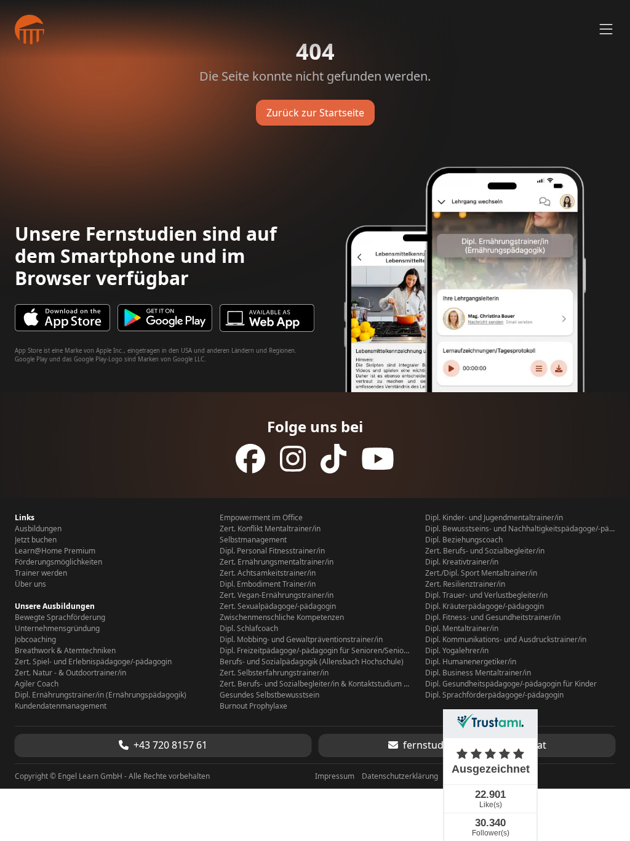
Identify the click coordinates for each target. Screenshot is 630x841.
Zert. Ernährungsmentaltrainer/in (276, 562)
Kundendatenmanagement (60, 706)
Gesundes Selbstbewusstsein (269, 695)
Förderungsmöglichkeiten (58, 562)
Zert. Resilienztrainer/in (465, 584)
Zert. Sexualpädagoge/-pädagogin (278, 606)
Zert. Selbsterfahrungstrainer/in (274, 673)
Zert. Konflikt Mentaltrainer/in (270, 529)
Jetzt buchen (36, 540)
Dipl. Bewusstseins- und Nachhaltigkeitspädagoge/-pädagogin (520, 529)
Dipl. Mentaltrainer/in (461, 629)
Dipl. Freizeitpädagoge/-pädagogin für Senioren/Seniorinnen (315, 651)
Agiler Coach (36, 684)
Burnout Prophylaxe (253, 706)
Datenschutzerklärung (400, 776)
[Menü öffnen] (606, 29)
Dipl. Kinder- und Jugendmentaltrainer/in (494, 518)
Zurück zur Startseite (315, 112)
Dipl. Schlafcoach (249, 629)
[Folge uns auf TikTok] (333, 458)
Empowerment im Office (261, 518)
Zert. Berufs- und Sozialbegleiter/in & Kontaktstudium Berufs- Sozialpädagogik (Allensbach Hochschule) (315, 684)
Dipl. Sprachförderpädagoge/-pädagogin (494, 695)
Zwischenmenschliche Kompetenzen (282, 617)
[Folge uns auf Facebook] (250, 458)
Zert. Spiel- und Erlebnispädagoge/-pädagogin (93, 662)
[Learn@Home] (29, 29)
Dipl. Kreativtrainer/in (461, 562)
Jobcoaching (35, 640)
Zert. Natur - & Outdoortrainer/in (70, 673)
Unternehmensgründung (57, 629)
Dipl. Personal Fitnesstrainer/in (272, 551)
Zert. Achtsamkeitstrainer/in (268, 573)
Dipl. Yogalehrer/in (456, 651)
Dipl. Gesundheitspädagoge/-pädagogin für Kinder (511, 684)
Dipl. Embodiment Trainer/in (268, 584)
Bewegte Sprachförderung (60, 617)
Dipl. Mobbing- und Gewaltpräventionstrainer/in (301, 640)
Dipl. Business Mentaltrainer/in (478, 673)
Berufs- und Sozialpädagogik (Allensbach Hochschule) (312, 662)
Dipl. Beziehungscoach (464, 540)
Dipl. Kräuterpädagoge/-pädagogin (484, 606)
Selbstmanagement (253, 540)
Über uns (30, 584)
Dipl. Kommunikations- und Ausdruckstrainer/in (505, 640)
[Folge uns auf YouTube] (377, 458)
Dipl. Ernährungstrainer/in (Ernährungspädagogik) (100, 695)
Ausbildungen (38, 529)
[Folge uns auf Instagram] (293, 458)
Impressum (334, 776)
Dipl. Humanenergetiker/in (470, 662)
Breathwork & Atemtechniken (65, 651)
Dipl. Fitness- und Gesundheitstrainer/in (492, 617)
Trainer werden (41, 573)
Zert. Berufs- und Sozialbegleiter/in (484, 551)
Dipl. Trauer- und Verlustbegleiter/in (486, 595)
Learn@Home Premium (55, 551)
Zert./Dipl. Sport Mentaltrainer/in (481, 573)
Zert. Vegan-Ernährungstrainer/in (276, 595)
